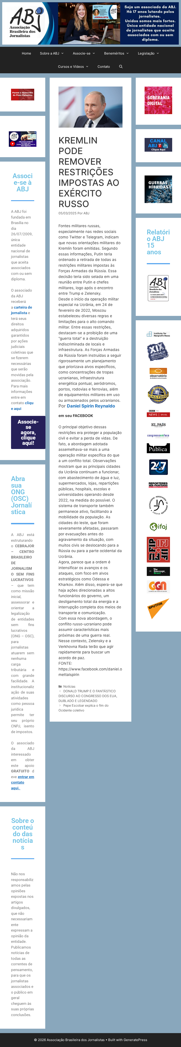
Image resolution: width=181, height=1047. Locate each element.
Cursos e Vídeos (71, 66)
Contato (104, 66)
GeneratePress (135, 1040)
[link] (91, 406)
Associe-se (81, 53)
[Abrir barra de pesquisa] (120, 66)
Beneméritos (114, 53)
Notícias (69, 686)
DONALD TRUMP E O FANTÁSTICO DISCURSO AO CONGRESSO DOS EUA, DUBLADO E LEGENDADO (87, 695)
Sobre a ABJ (49, 53)
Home (26, 53)
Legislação (146, 53)
